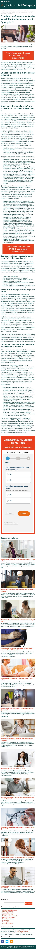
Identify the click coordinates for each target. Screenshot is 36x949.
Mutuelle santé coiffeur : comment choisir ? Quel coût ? (17, 857)
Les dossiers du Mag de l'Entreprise (15, 11)
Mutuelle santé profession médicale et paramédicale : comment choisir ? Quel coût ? (16, 649)
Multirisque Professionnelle (9, 916)
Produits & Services (30, 11)
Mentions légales (14, 947)
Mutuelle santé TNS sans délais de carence (13, 768)
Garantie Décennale (7, 913)
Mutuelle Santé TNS (6, 12)
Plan (8, 947)
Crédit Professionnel (8, 919)
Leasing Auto (6, 922)
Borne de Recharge (7, 923)
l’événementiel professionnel (21, 933)
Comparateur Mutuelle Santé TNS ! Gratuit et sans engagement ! (18, 55)
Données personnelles (24, 947)
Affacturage (5, 920)
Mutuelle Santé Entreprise (9, 910)
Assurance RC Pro (7, 914)
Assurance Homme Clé (8, 917)
